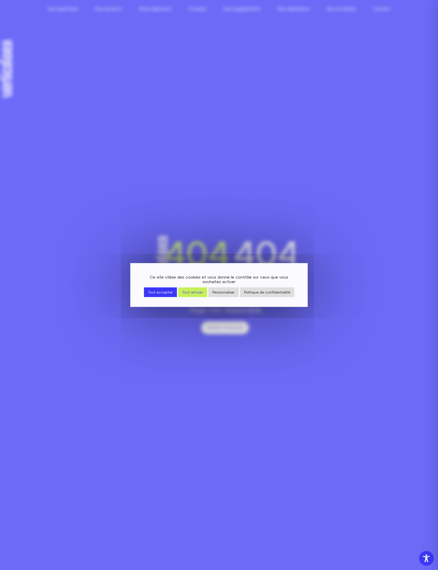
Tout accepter (160, 292)
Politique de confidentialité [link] (267, 292)
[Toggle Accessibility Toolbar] (426, 558)
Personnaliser (223, 292)
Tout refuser (192, 292)
